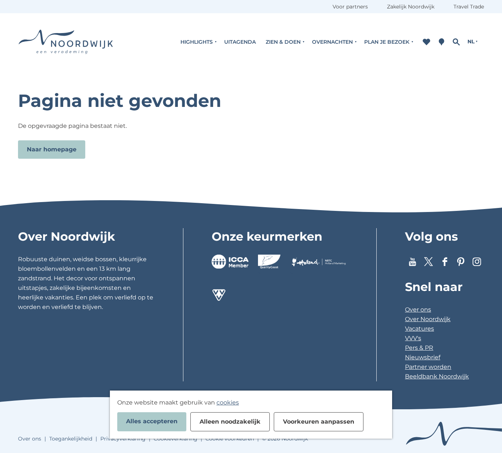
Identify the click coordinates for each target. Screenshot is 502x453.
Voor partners (350, 6)
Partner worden (428, 366)
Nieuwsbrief (422, 357)
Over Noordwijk (428, 319)
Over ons (418, 309)
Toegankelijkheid (70, 438)
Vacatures (419, 328)
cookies (227, 402)
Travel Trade (468, 6)
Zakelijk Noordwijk (410, 6)
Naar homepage (51, 149)
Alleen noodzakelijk (230, 421)
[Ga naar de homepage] (66, 41)
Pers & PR (419, 347)
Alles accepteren (152, 421)
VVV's (413, 338)
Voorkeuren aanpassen (318, 421)
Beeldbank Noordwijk (437, 376)
